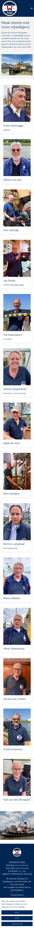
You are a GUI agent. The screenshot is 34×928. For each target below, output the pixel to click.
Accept (17, 912)
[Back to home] (9, 8)
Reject (17, 918)
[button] (32, 8)
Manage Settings (17, 924)
